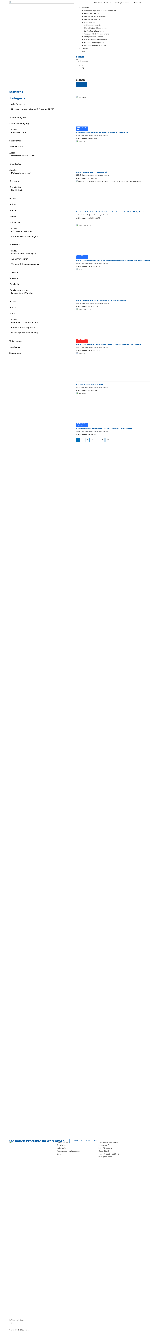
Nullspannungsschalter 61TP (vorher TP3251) (102, 11)
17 (113, 440)
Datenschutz (48, 1330)
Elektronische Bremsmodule (95, 39)
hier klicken (19, 1323)
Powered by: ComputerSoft (121, 1330)
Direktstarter (89, 22)
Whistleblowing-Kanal (85, 1330)
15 (102, 440)
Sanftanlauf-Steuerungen (94, 31)
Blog (83, 51)
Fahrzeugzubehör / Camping (95, 45)
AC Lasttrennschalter (92, 25)
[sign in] (79, 75)
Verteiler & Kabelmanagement (96, 34)
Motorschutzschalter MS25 (95, 16)
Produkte (85, 8)
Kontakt (84, 48)
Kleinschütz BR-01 (91, 13)
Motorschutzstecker (92, 19)
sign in (80, 80)
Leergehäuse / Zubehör (93, 37)
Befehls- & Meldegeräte (94, 42)
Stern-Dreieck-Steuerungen (95, 28)
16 (108, 440)
